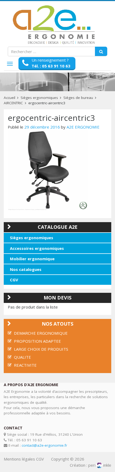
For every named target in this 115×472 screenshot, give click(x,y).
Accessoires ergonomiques (37, 248)
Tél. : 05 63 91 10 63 (51, 66)
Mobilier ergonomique (32, 258)
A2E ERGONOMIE (83, 127)
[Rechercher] (101, 51)
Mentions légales (19, 459)
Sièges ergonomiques (39, 97)
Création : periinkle (90, 465)
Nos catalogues (25, 269)
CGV (14, 279)
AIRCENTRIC (13, 103)
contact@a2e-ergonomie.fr (44, 445)
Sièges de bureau (78, 97)
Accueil (9, 97)
